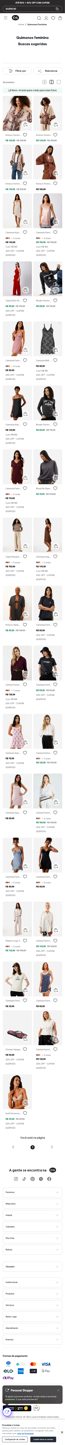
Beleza (9, 1249)
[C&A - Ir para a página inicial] (15, 18)
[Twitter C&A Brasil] (41, 1179)
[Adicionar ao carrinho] (25, 124)
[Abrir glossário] (37, 1267)
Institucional (11, 1282)
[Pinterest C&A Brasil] (33, 1179)
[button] (39, 18)
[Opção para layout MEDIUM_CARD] (51, 82)
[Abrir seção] (38, 1192)
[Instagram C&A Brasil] (16, 1179)
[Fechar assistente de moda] (58, 1390)
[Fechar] (62, 1432)
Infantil (9, 1215)
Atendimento (12, 1328)
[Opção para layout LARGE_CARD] (59, 82)
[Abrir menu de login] (46, 18)
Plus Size (10, 1238)
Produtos (10, 1293)
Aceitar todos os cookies (43, 1439)
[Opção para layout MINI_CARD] (44, 82)
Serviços (10, 1305)
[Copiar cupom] (57, 9)
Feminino (10, 1192)
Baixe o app (11, 1316)
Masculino (11, 1203)
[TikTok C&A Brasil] (24, 1179)
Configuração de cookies (15, 1439)
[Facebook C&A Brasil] (49, 1179)
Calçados (10, 1226)
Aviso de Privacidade (25, 1433)
